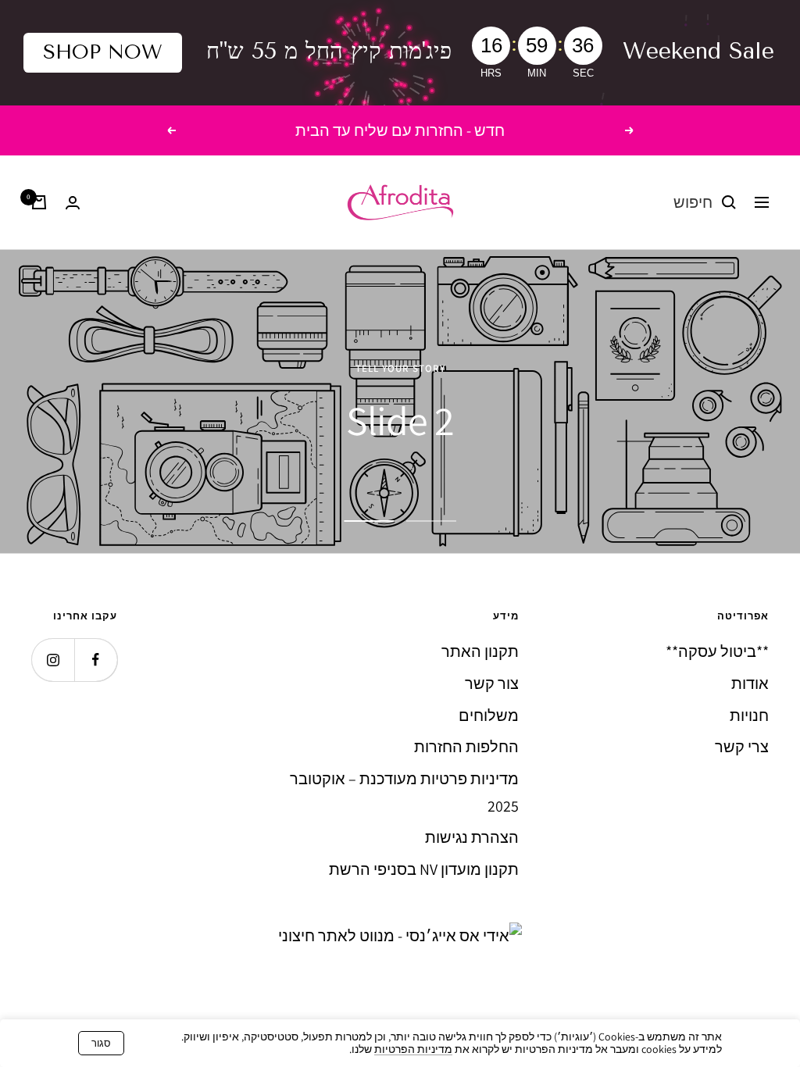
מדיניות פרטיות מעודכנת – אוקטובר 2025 (404, 792)
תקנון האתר (480, 651)
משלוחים (489, 715)
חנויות (749, 715)
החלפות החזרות (466, 747)
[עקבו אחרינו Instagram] (52, 659)
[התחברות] (73, 202)
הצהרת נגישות (472, 837)
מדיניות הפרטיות (413, 1049)
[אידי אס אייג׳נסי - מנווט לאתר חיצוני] (400, 936)
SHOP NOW (102, 52)
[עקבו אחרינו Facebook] (95, 659)
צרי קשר (742, 747)
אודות (750, 683)
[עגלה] (39, 202)
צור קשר (492, 683)
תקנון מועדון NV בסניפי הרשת (424, 869)
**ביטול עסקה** (717, 651)
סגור (101, 1043)
